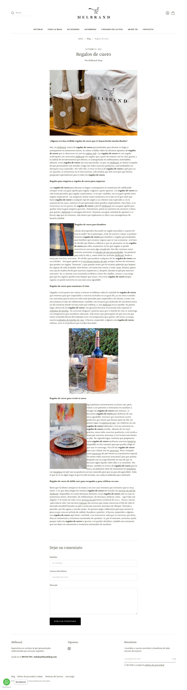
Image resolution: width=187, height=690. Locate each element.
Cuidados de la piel (112, 29)
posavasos (114, 450)
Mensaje (53, 585)
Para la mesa (55, 29)
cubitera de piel (108, 423)
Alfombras (90, 29)
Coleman (83, 503)
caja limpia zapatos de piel (95, 261)
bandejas (132, 441)
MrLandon (46, 681)
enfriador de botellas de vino (70, 320)
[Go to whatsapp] (6, 682)
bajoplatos (131, 469)
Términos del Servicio (54, 676)
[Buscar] (12, 13)
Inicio (80, 39)
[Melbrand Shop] (93, 13)
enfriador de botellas (59, 311)
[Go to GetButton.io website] (6, 687)
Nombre (53, 557)
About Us (133, 29)
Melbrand (61, 147)
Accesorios (73, 29)
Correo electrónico (58, 571)
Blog (89, 39)
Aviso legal (69, 676)
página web (91, 153)
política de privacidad (154, 665)
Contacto (148, 29)
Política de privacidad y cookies (30, 676)
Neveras (38, 29)
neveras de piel (89, 500)
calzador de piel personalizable (109, 252)
